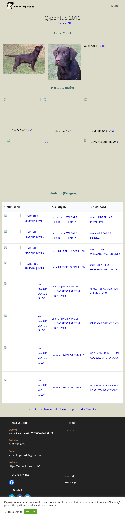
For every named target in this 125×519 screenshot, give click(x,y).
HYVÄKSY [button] (30, 511)
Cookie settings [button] (13, 511)
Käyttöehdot (71, 476)
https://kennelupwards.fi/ (24, 466)
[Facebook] (11, 482)
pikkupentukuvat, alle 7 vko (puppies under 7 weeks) (65, 409)
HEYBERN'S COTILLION (68, 251)
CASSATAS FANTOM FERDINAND (65, 291)
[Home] (54, 23)
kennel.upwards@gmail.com (26, 455)
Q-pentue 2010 (65, 23)
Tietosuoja (70, 482)
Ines (68, 131)
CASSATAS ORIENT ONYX (104, 323)
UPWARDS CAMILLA (67, 355)
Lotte (29, 130)
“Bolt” (102, 46)
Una (111, 130)
